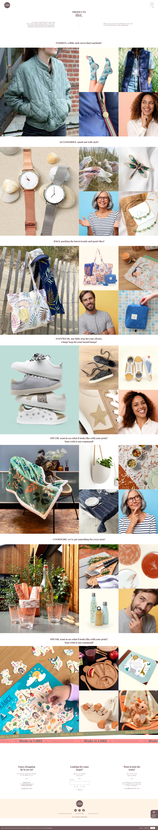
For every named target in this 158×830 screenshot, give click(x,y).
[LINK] (75, 810)
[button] (152, 4)
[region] (153, 816)
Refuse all (146, 828)
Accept (152, 828)
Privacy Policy (49, 828)
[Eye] (7, 5)
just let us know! (125, 25)
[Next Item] (156, 92)
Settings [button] (141, 828)
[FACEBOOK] (83, 810)
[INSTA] (79, 810)
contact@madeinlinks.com (131, 788)
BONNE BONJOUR (84, 816)
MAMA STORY (77, 816)
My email (72, 779)
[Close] (156, 828)
